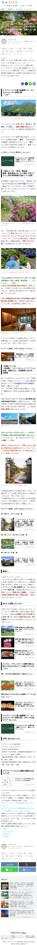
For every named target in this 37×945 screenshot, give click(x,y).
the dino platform (21, 944)
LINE (4, 829)
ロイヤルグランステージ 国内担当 (19, 41)
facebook (6, 834)
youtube (6, 836)
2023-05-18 (12, 39)
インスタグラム (8, 831)
